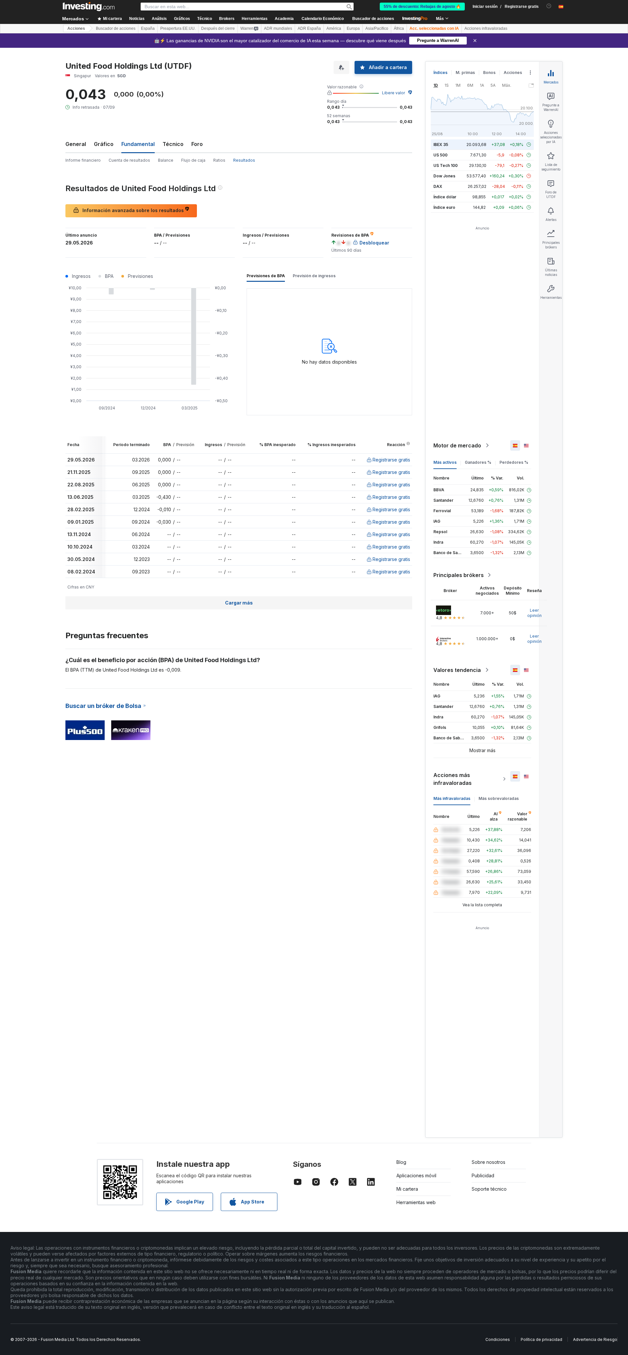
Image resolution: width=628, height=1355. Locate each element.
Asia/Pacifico (376, 28)
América (333, 28)
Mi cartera (407, 1189)
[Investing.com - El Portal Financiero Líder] (88, 6)
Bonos (489, 72)
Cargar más (239, 602)
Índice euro (444, 207)
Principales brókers (458, 575)
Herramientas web (416, 1202)
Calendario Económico (323, 18)
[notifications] (549, 6)
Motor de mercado (457, 445)
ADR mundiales (278, 28)
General (75, 144)
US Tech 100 (445, 165)
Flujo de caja (193, 160)
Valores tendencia (457, 670)
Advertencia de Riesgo (595, 1339)
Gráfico (103, 144)
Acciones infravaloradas (485, 28)
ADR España (309, 28)
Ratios (219, 160)
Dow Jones (444, 175)
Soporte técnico (489, 1189)
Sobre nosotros (488, 1162)
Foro (197, 144)
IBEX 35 (440, 144)
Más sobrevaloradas (499, 798)
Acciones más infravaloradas (452, 779)
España (148, 28)
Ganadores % (478, 462)
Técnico (173, 144)
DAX (437, 186)
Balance (165, 160)
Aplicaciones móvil (416, 1175)
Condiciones (497, 1339)
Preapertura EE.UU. (178, 28)
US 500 (440, 155)
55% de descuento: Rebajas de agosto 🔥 (422, 6)
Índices (440, 72)
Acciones (76, 28)
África (399, 28)
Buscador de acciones (373, 18)
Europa (353, 28)
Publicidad (483, 1175)
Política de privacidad (541, 1339)
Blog (401, 1162)
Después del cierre (218, 28)
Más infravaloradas (451, 798)
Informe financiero (83, 160)
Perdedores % (513, 462)
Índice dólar (444, 196)
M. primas (465, 72)
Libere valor (393, 92)
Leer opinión (534, 613)
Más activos (445, 462)
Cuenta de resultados (129, 160)
